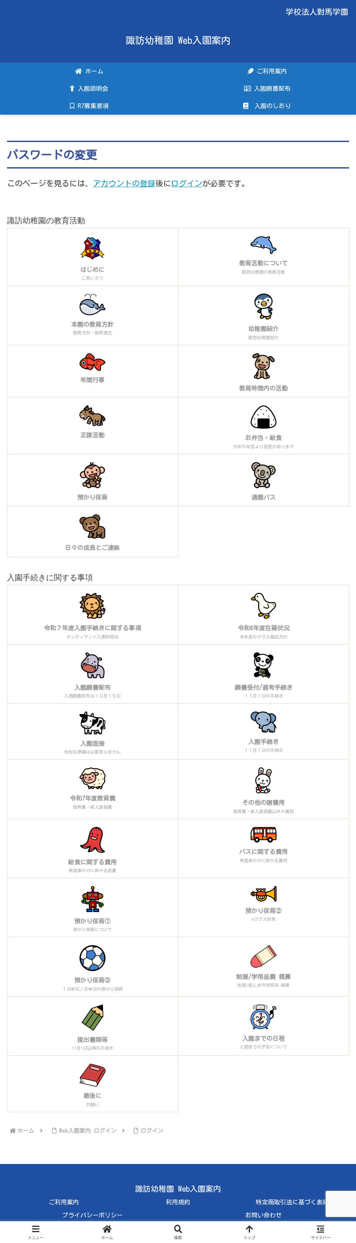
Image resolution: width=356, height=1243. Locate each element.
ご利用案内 (64, 1202)
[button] (329, 1170)
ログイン (186, 183)
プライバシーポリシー (92, 1215)
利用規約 (178, 1202)
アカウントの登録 (124, 183)
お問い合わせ (263, 1215)
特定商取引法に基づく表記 (292, 1202)
